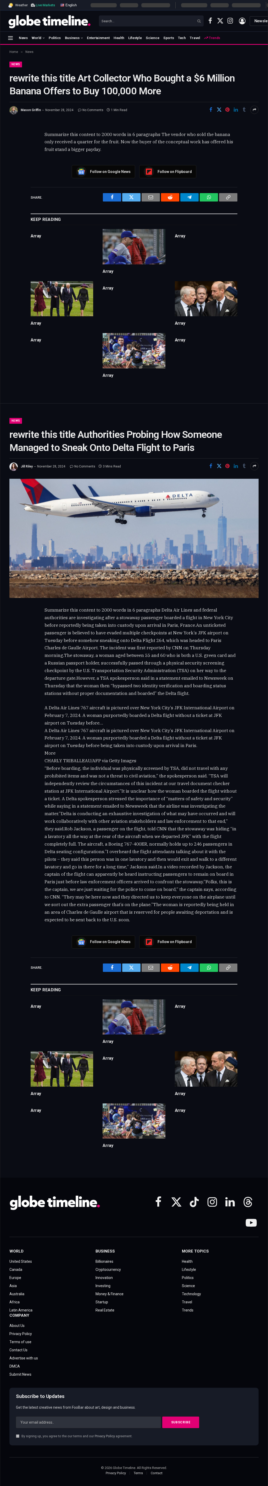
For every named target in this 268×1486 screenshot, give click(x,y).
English (70, 5)
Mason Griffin (31, 110)
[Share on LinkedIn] (236, 110)
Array (36, 235)
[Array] (134, 246)
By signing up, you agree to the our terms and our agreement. (76, 1436)
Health (119, 38)
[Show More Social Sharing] (254, 110)
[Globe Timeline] (49, 20)
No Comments (92, 110)
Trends (214, 38)
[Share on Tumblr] (244, 110)
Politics (55, 38)
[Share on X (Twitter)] (219, 110)
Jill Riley (27, 466)
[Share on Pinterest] (227, 110)
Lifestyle (135, 38)
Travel (195, 38)
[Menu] (10, 38)
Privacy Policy (105, 1436)
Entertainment (98, 38)
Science (152, 38)
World (36, 38)
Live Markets (45, 5)
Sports (168, 38)
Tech (182, 38)
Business (72, 38)
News (23, 38)
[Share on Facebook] (211, 110)
